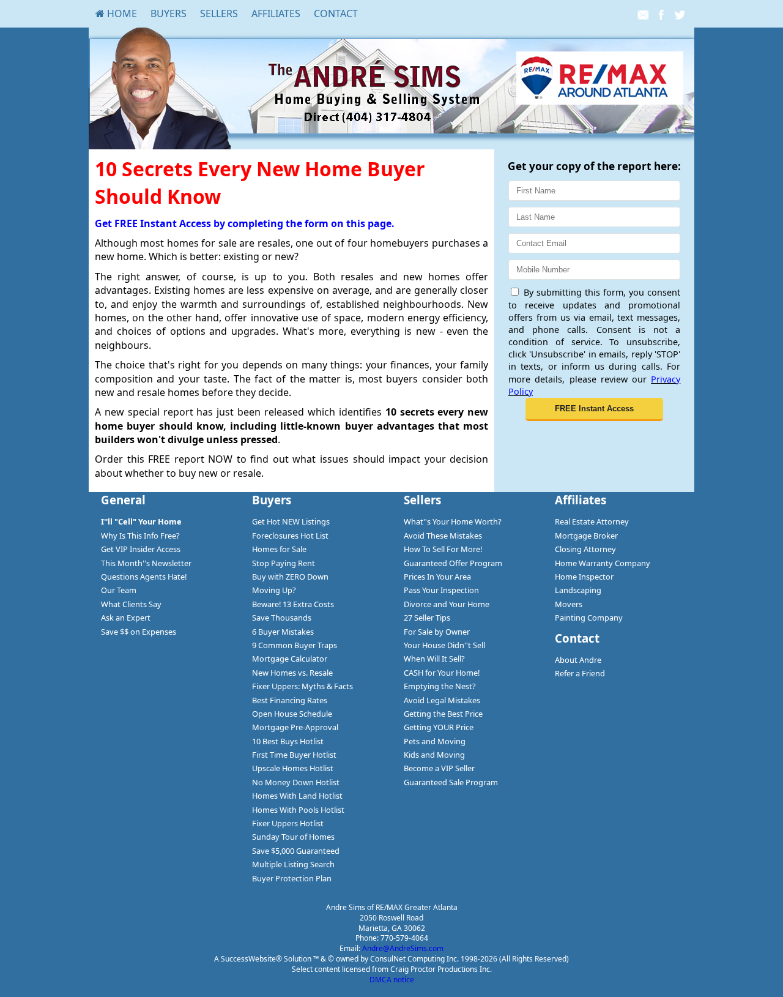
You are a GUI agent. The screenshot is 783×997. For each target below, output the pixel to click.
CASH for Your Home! (442, 672)
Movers (568, 604)
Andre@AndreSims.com (402, 948)
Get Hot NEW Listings (291, 521)
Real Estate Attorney (592, 521)
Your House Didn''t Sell (444, 645)
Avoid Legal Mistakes (442, 700)
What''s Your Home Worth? (453, 521)
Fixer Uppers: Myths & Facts (302, 686)
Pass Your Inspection (441, 590)
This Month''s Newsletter (146, 563)
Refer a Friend (580, 673)
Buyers (168, 13)
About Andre (578, 659)
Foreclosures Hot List (290, 535)
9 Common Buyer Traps (294, 645)
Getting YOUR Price (438, 727)
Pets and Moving (435, 741)
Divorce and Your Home (446, 604)
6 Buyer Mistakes (283, 631)
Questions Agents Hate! (144, 576)
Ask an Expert (125, 617)
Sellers (219, 13)
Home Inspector (584, 576)
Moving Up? (274, 590)
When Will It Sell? (434, 658)
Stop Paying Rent (283, 563)
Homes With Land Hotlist (297, 795)
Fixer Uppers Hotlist (288, 823)
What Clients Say (131, 604)
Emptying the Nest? (440, 686)
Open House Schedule (292, 713)
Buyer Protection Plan (292, 878)
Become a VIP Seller (439, 768)
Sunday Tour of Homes (293, 836)
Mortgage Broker (586, 535)
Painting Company (589, 617)
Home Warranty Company (602, 563)
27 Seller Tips (427, 617)
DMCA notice (391, 979)
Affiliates (275, 13)
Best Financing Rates (289, 700)
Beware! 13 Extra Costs (293, 604)
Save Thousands (281, 617)
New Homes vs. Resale (292, 672)
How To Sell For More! (443, 549)
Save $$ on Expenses (138, 631)
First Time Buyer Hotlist (294, 754)
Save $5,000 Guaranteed (296, 850)
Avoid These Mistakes (443, 535)
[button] (594, 409)
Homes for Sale (279, 549)
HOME (121, 13)
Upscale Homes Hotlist (292, 768)
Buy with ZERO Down (290, 576)
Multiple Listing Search (293, 864)
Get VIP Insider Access (140, 549)
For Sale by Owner (437, 631)
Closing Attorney (585, 549)
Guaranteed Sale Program (451, 782)
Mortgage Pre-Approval (295, 727)
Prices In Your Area (437, 576)
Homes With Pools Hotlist (298, 809)
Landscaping (578, 590)
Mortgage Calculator (289, 658)
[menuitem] (116, 13)
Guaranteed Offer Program (453, 563)
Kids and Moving (434, 754)
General (123, 499)
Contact (336, 13)
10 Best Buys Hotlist (288, 741)
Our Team (118, 590)
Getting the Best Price (443, 713)
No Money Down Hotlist (296, 782)
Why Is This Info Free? (140, 535)
